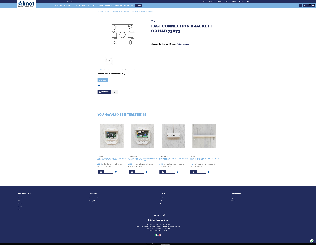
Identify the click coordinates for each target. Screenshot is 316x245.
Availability (103, 80)
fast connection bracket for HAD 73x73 (142, 11)
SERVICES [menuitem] (226, 1)
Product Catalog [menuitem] (164, 198)
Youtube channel (183, 44)
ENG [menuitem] (72, 1)
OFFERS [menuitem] (126, 5)
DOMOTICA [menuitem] (67, 5)
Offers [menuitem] (161, 200)
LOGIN (100, 70)
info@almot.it (176, 226)
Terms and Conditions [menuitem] (94, 198)
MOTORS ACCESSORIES (116, 11)
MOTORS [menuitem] (77, 5)
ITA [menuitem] (67, 1)
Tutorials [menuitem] (20, 200)
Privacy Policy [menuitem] (92, 200)
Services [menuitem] (20, 203)
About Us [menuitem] (20, 198)
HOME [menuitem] (204, 1)
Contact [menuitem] (20, 206)
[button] (122, 35)
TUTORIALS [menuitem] (219, 1)
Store (107, 11)
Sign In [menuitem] (233, 198)
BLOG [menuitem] (248, 1)
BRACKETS (126, 11)
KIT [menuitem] (73, 5)
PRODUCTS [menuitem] (241, 1)
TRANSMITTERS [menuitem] (118, 5)
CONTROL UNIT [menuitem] (57, 5)
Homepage (100, 11)
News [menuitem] (161, 203)
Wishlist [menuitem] (233, 200)
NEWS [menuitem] (132, 5)
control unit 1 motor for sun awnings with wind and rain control (111, 159)
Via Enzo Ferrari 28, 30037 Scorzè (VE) (158, 224)
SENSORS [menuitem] (100, 5)
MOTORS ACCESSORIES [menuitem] (88, 5)
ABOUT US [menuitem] (211, 1)
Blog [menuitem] (19, 209)
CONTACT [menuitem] (234, 1)
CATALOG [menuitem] (138, 5)
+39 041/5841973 (143, 226)
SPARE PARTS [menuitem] (108, 5)
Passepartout (165, 244)
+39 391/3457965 (162, 226)
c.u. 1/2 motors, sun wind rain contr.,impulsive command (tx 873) (142, 159)
